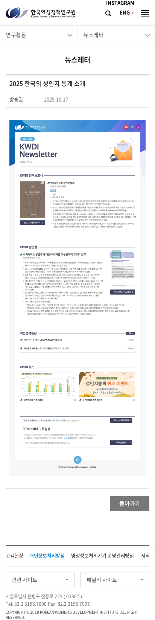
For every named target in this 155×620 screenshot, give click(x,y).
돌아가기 (129, 503)
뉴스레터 (93, 35)
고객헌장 (14, 555)
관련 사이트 (24, 580)
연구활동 (16, 35)
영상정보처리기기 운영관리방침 (102, 555)
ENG (125, 12)
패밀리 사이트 (102, 580)
